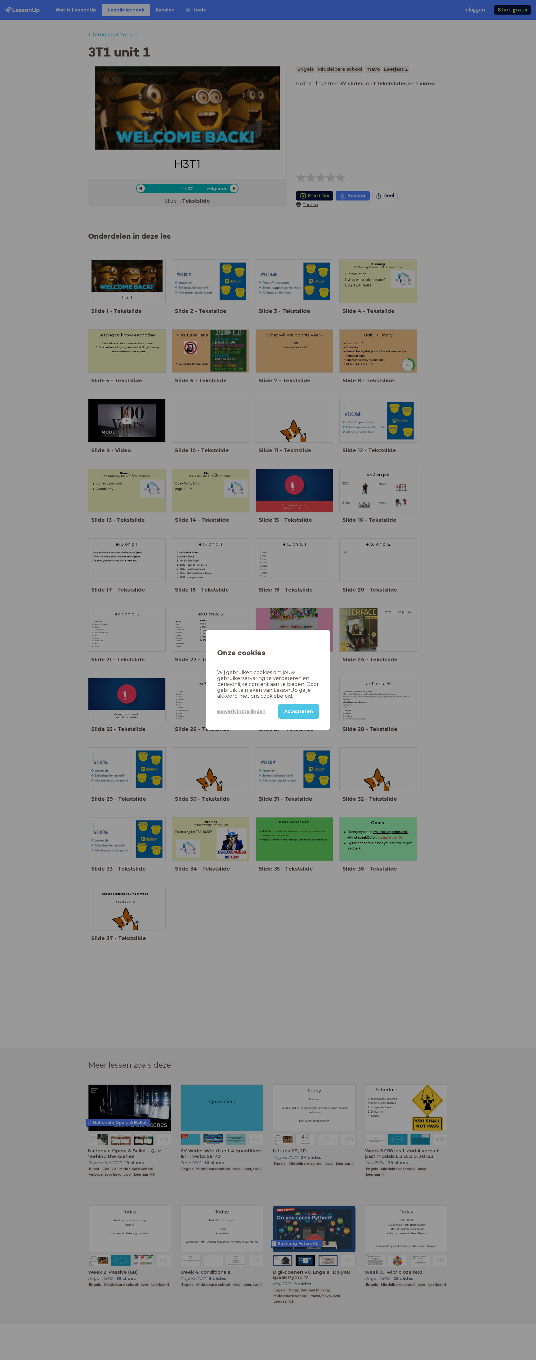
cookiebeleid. (277, 696)
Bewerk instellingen (241, 711)
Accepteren (298, 711)
